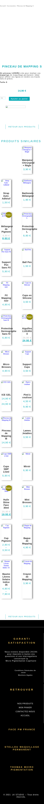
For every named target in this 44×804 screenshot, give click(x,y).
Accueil (3, 6)
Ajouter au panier (19, 99)
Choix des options (6, 518)
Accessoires (11, 6)
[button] (22, 2)
